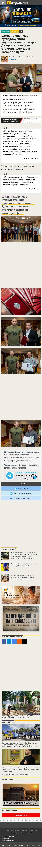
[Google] (14, 641)
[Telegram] (9, 641)
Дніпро (16, 31)
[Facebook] (4, 641)
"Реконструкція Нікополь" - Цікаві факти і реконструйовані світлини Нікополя (17, 716)
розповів (7, 109)
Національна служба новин (19, 774)
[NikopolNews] (21, 476)
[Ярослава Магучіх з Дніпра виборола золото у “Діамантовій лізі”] (5, 567)
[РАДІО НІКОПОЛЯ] (21, 618)
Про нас (20, 833)
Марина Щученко (19, 57)
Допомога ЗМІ (32, 830)
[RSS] (19, 641)
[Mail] (24, 641)
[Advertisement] (21, 266)
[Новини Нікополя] (17, 2)
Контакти (14, 833)
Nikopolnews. (25, 112)
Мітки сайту (28, 833)
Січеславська (6, 31)
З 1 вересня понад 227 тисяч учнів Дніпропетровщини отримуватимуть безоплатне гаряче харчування (23, 577)
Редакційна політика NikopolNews (16, 830)
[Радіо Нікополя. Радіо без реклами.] (21, 595)
